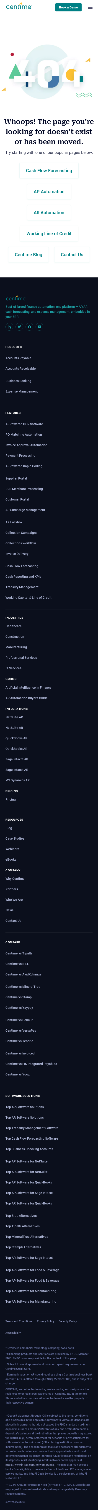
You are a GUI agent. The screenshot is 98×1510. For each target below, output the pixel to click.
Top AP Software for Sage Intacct (29, 1193)
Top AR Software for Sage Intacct (29, 1258)
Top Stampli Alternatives (23, 1247)
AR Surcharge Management (25, 510)
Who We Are (14, 899)
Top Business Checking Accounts (29, 1149)
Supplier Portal (16, 478)
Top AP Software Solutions (24, 1107)
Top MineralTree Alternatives (26, 1237)
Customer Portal (17, 499)
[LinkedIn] (9, 327)
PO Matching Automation (23, 434)
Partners (11, 889)
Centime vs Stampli (19, 997)
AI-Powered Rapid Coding (23, 466)
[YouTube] (39, 327)
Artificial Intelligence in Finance (28, 687)
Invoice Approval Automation (26, 445)
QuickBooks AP (16, 738)
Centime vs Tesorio (19, 1041)
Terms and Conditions (18, 1321)
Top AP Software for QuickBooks (28, 1182)
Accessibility (13, 1332)
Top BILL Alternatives (21, 1215)
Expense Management (21, 391)
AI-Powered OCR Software (24, 424)
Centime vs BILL (17, 964)
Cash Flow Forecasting (21, 566)
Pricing (10, 799)
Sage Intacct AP (16, 759)
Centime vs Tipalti (18, 953)
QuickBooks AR (16, 749)
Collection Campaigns (21, 533)
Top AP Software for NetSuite (26, 1161)
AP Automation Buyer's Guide (26, 698)
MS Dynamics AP (17, 780)
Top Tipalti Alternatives (22, 1226)
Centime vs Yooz (17, 1074)
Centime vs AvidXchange (23, 974)
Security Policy (68, 1321)
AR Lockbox (13, 522)
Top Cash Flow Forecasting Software (31, 1138)
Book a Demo (68, 7)
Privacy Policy (45, 1321)
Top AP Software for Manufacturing (30, 1291)
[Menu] (90, 7)
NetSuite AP (14, 717)
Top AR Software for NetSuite (26, 1172)
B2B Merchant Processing (24, 489)
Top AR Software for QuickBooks (28, 1203)
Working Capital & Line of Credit (28, 597)
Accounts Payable (18, 358)
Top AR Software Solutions (24, 1117)
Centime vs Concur (19, 1020)
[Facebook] (29, 327)
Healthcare (13, 626)
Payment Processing (20, 455)
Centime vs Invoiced (20, 1053)
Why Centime (15, 878)
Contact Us (13, 920)
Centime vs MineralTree (22, 986)
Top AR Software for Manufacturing (30, 1301)
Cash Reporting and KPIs (23, 576)
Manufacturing (16, 647)
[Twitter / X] (19, 327)
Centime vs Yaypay (19, 1007)
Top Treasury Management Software (31, 1128)
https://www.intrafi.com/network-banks (29, 1464)
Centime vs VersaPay (20, 1030)
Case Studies (14, 838)
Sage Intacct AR (16, 770)
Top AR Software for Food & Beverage (32, 1270)
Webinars (12, 849)
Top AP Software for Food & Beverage (32, 1280)
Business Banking (18, 381)
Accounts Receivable (20, 368)
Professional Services (21, 657)
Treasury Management (22, 587)
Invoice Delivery (16, 554)
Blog (8, 828)
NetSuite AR (14, 728)
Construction (14, 636)
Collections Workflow (20, 543)
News (9, 910)
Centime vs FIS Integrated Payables (31, 1064)
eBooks (10, 859)
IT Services (13, 668)
